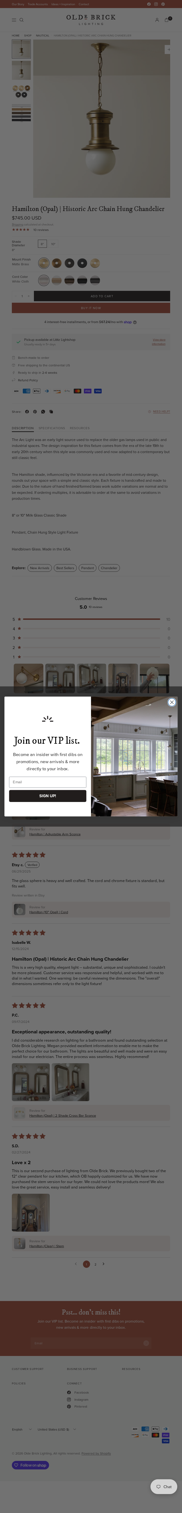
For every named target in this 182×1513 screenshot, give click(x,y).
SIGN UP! (47, 796)
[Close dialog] (172, 702)
